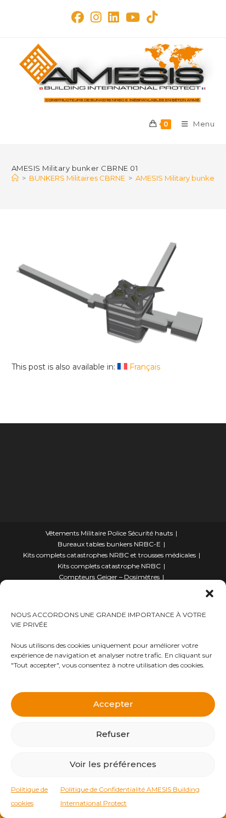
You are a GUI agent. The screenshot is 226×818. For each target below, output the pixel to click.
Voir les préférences (113, 764)
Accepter (113, 704)
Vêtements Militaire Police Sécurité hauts (109, 533)
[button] (209, 593)
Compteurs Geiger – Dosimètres (109, 577)
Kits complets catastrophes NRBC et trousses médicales (109, 555)
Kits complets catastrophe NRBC (109, 566)
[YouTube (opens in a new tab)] (132, 17)
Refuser (113, 734)
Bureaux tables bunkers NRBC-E (109, 544)
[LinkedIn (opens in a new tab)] (113, 17)
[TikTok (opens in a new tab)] (150, 17)
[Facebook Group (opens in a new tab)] (77, 17)
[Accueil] (15, 178)
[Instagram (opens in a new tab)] (96, 17)
